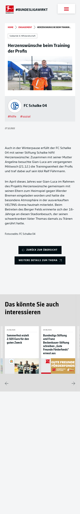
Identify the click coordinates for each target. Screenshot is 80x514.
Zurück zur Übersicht (41, 250)
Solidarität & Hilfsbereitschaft (23, 36)
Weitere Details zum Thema (38, 260)
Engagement (25, 27)
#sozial (25, 116)
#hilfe (12, 116)
